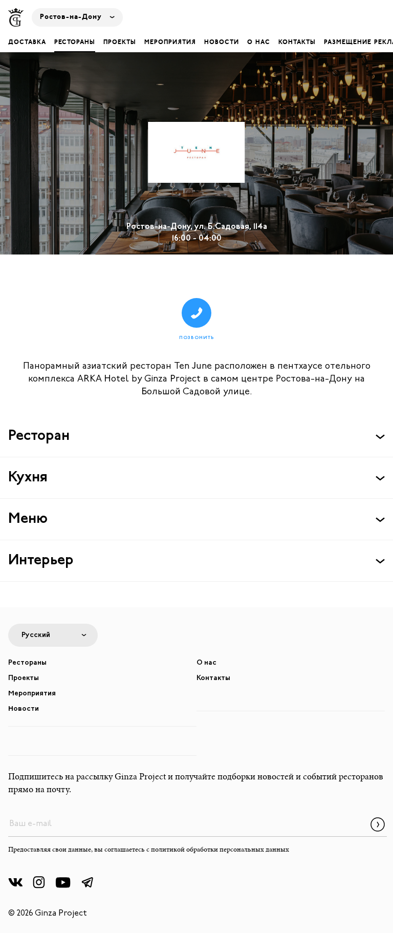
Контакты (297, 42)
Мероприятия (170, 42)
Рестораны (74, 42)
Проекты (119, 42)
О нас (258, 42)
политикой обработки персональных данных (220, 850)
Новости (221, 42)
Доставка (27, 42)
